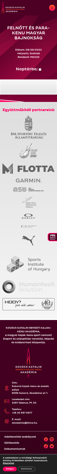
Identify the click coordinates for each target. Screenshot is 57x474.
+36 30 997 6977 (22, 412)
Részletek (8, 463)
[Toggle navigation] (52, 8)
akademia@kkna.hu (24, 422)
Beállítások (26, 469)
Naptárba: (27, 69)
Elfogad (10, 469)
